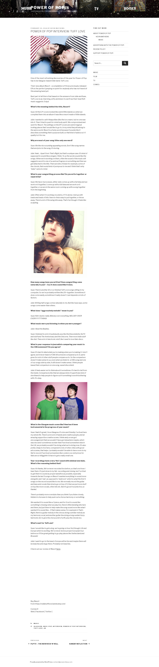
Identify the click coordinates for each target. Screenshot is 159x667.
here (58, 549)
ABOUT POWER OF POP (102, 33)
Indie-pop (47, 626)
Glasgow (38, 626)
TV (94, 80)
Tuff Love (38, 628)
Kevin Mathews (57, 28)
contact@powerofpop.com (62, 662)
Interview (57, 626)
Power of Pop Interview (74, 626)
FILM (95, 76)
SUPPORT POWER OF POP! (103, 53)
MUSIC (36, 623)
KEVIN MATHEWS (102, 37)
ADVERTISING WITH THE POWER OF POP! (108, 45)
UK (45, 628)
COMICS (96, 84)
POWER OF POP (48, 7)
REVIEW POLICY (99, 49)
